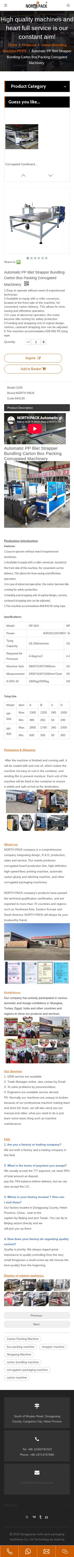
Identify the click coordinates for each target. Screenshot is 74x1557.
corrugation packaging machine (27, 1369)
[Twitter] (27, 1517)
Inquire (30, 358)
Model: (11, 387)
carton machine (17, 1377)
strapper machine (53, 1346)
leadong (59, 1539)
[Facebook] (46, 1517)
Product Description (20, 407)
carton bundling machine (23, 1362)
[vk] (33, 1517)
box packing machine (20, 1346)
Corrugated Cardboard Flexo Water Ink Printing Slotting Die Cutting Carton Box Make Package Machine (21, 164)
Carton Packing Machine (23, 1338)
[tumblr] (40, 1517)
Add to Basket (31, 369)
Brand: (11, 393)
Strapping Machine (19, 1354)
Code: (11, 398)
